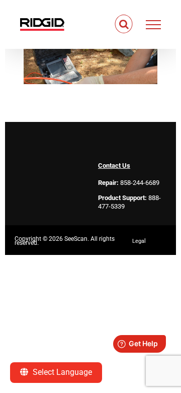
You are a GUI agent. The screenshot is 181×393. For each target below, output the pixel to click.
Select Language (61, 372)
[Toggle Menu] (153, 24)
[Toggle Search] (124, 24)
